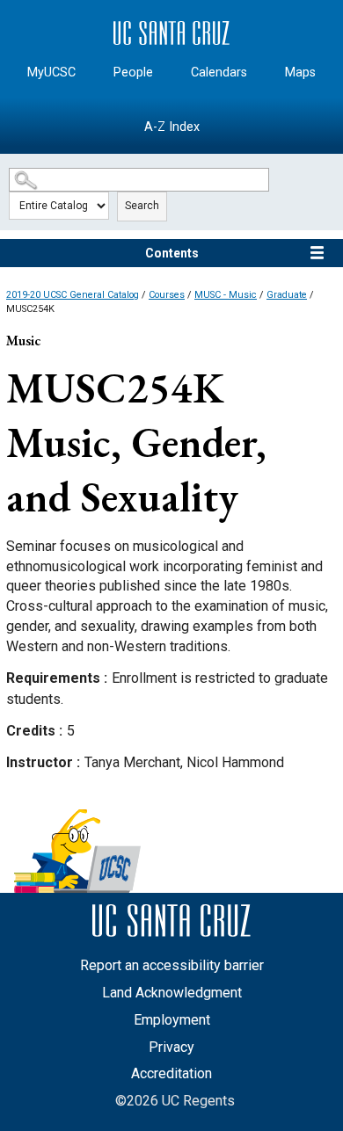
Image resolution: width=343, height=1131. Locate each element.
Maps (300, 72)
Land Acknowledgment (172, 992)
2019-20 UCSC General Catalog (72, 295)
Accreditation (171, 1073)
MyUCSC (51, 72)
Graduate (286, 295)
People (133, 72)
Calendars (219, 72)
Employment (172, 1019)
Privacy (171, 1047)
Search (142, 205)
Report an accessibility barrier (172, 965)
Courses (167, 295)
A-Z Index (172, 127)
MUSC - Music (225, 295)
